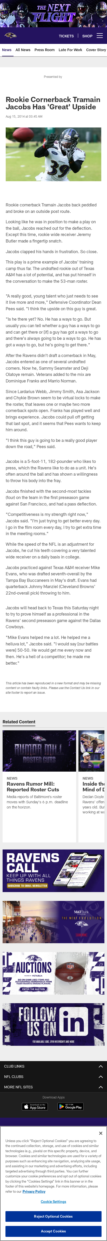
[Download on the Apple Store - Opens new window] (35, 1107)
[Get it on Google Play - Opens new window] (70, 1109)
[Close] (100, 1133)
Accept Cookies (53, 1231)
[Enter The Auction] (54, 973)
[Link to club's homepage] (10, 33)
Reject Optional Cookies (53, 1216)
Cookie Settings (53, 1201)
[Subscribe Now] (54, 870)
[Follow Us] (54, 1024)
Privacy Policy (34, 1191)
